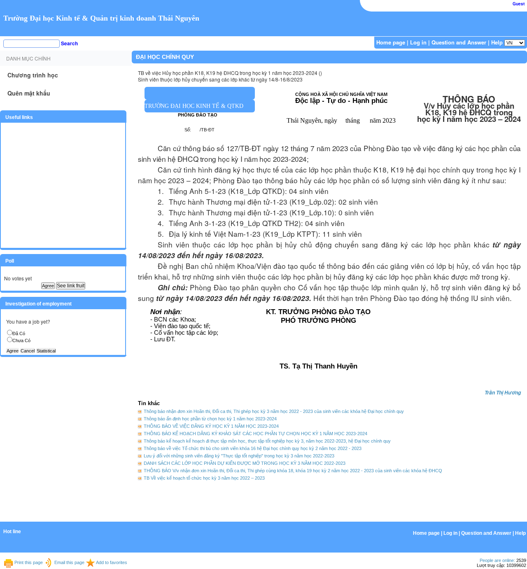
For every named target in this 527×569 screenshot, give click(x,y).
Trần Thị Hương (503, 392)
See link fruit (70, 286)
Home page (390, 42)
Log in (418, 42)
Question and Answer (458, 42)
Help (497, 42)
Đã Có (18, 333)
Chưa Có (21, 340)
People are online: (497, 560)
